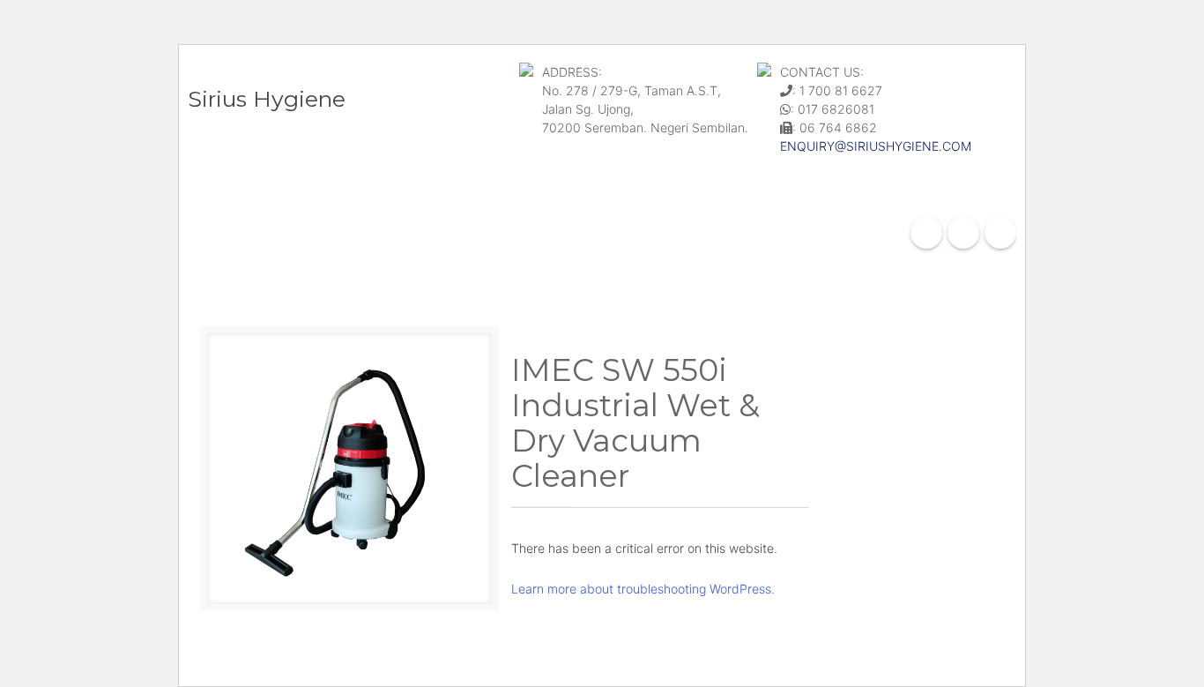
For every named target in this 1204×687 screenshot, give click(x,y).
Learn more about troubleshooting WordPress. (643, 588)
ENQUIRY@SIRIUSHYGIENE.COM (875, 145)
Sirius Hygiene (267, 99)
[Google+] (963, 233)
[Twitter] (1000, 233)
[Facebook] (926, 233)
